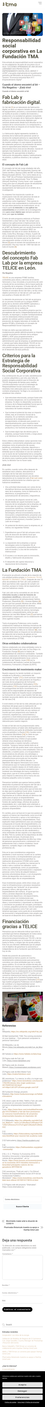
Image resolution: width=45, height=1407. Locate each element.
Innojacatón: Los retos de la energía (15, 1335)
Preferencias (22, 1397)
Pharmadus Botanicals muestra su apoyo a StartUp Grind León (21, 1228)
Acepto (22, 1385)
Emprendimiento (8, 1369)
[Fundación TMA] (9, 6)
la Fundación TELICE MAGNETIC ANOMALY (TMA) (22, 578)
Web (3, 1301)
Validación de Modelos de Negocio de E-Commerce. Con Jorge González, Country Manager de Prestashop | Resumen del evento (22, 1341)
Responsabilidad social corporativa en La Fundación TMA (22, 48)
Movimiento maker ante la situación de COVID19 (21, 1222)
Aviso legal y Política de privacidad (28, 1402)
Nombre (6, 1285)
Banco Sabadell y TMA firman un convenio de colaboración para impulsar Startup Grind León (19, 1347)
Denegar (22, 1391)
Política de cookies (10, 1402)
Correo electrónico (10, 1293)
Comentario (7, 1254)
